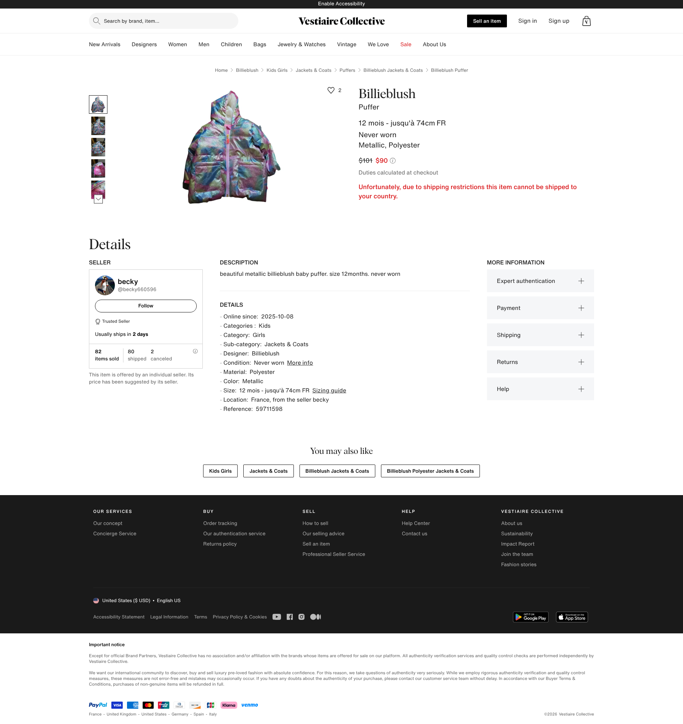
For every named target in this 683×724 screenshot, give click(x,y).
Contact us (415, 533)
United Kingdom (122, 714)
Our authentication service (234, 533)
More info (300, 362)
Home (221, 70)
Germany (180, 714)
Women (177, 44)
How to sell (315, 523)
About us (511, 523)
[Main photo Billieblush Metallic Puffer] (98, 104)
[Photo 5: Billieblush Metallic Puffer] (98, 190)
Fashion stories (518, 564)
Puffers (347, 70)
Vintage (346, 44)
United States (154, 714)
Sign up (559, 21)
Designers (144, 44)
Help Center (416, 523)
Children (231, 44)
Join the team (517, 554)
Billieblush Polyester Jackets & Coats (430, 471)
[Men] (215, 44)
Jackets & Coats (313, 70)
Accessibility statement (118, 616)
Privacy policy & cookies (240, 616)
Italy (213, 714)
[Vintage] (362, 44)
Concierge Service (114, 533)
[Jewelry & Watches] (331, 44)
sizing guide (329, 390)
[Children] (247, 44)
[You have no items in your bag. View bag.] (587, 21)
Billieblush (247, 70)
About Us (434, 44)
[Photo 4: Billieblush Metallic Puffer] (98, 168)
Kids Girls (276, 70)
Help (503, 389)
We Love (378, 44)
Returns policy (220, 544)
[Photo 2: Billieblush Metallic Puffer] (98, 126)
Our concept (107, 523)
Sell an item (487, 21)
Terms (200, 616)
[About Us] (452, 44)
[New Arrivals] (126, 44)
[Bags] (272, 44)
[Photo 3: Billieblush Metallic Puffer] (98, 147)
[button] (587, 21)
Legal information (169, 616)
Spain (199, 714)
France (95, 714)
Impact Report (518, 544)
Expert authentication (526, 281)
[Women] (193, 44)
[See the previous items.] (98, 95)
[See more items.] (98, 199)
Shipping (509, 335)
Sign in (527, 21)
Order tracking (220, 523)
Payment (508, 308)
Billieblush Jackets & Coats (393, 70)
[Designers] (162, 44)
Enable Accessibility (341, 3)
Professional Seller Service (333, 554)
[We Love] (395, 44)
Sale (406, 44)
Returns (507, 362)
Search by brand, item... (131, 21)
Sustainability (517, 533)
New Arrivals (104, 44)
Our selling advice (323, 533)
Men (204, 44)
